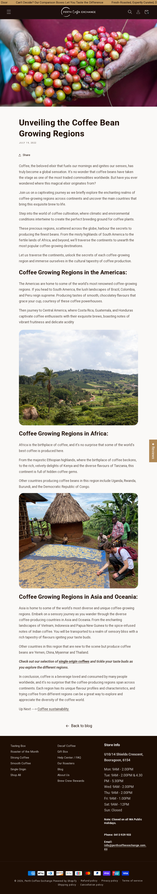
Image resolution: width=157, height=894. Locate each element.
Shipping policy (67, 884)
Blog (60, 769)
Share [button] (26, 155)
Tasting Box (18, 746)
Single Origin (18, 769)
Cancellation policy (91, 884)
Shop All (16, 775)
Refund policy (89, 880)
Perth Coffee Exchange (38, 881)
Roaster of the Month (25, 751)
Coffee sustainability (53, 709)
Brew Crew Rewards (70, 781)
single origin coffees (74, 661)
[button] (8, 11)
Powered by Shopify (65, 881)
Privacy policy (109, 880)
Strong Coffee (20, 757)
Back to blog (81, 726)
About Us (63, 775)
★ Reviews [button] (153, 451)
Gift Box (62, 751)
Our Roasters (65, 763)
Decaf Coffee (66, 746)
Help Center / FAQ (69, 757)
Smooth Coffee (21, 763)
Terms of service (132, 880)
